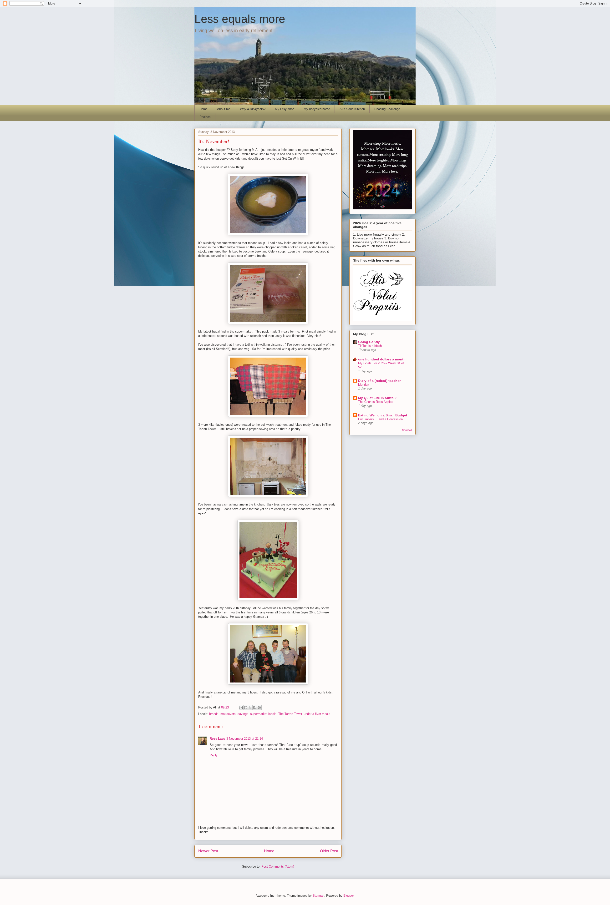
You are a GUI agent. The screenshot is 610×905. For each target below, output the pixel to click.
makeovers (228, 714)
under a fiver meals (317, 714)
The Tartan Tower (290, 714)
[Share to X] (250, 707)
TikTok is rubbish (370, 346)
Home (203, 109)
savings (243, 714)
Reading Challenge (387, 109)
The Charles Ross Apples (375, 402)
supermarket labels (263, 714)
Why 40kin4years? (252, 109)
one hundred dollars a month (382, 359)
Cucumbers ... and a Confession (380, 419)
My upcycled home (317, 109)
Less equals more (239, 19)
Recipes (205, 117)
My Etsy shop (284, 109)
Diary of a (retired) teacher (379, 381)
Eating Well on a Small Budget (382, 415)
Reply (214, 755)
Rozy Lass (217, 738)
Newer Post (208, 851)
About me (223, 109)
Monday (363, 384)
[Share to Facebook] (254, 707)
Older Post (329, 851)
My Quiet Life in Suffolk (377, 398)
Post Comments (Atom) (277, 866)
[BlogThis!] (245, 707)
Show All (407, 430)
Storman (318, 895)
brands (214, 714)
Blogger (348, 895)
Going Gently (369, 342)
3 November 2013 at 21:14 (244, 738)
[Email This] (241, 707)
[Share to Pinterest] (259, 707)
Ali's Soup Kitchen (352, 109)
